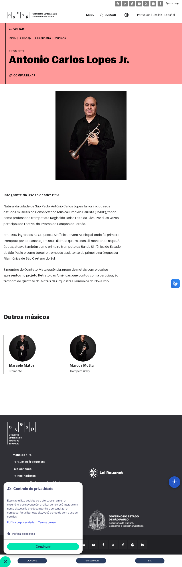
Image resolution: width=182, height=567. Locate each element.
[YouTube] (139, 3)
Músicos (60, 38)
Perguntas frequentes (29, 462)
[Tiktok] (132, 3)
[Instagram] (153, 3)
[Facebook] (160, 3)
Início (12, 38)
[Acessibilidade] (174, 482)
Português (143, 15)
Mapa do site (22, 455)
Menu (90, 15)
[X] (146, 3)
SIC (150, 560)
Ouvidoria (32, 560)
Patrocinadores (24, 476)
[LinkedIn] (125, 3)
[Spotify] (132, 544)
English (157, 15)
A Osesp (25, 38)
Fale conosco (22, 469)
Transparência (91, 560)
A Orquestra (43, 38)
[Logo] (33, 15)
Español (169, 15)
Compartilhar (24, 75)
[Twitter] (113, 544)
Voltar (18, 29)
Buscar (110, 15)
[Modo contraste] (126, 15)
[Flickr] (117, 3)
